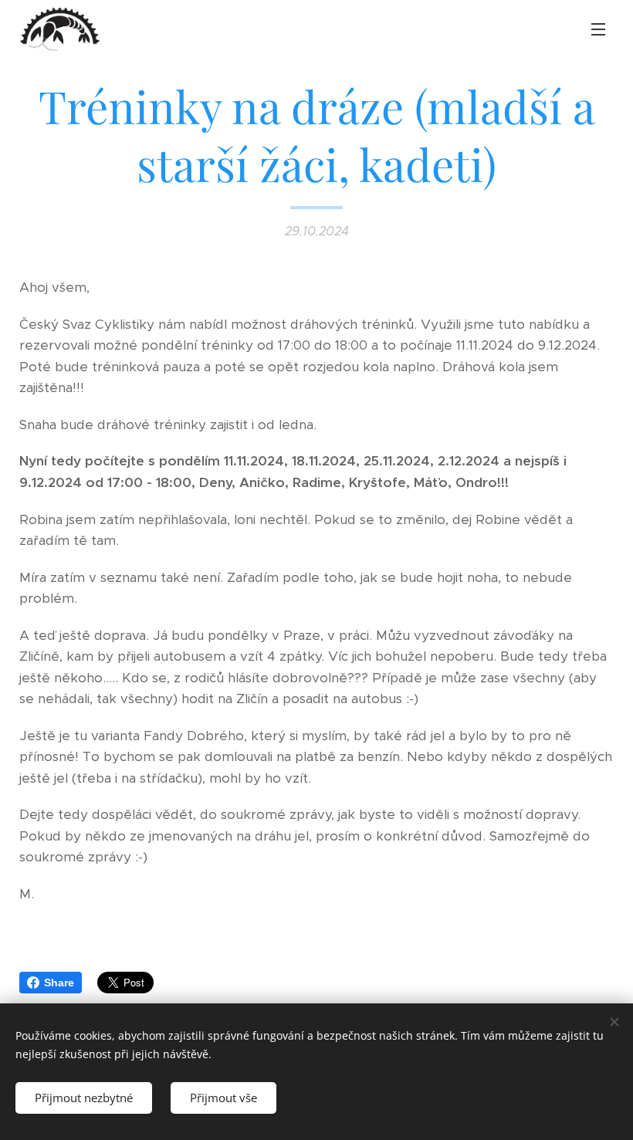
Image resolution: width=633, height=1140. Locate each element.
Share (59, 982)
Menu (598, 28)
